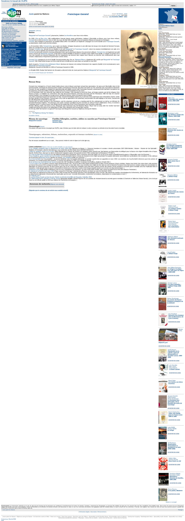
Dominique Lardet (173, 113)
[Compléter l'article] (34, 115)
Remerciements (102, 511)
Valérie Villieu (172, 458)
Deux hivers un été (175, 461)
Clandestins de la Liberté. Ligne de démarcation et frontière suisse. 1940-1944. (175, 354)
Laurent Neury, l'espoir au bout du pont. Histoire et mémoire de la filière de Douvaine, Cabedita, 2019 (61, 177)
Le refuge (171, 430)
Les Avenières (68, 35)
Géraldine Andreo (171, 144)
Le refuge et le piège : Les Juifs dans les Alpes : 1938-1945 (176, 270)
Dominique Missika (175, 473)
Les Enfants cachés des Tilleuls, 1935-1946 (176, 115)
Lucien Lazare (172, 190)
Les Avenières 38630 (116, 16)
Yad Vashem (120, 13)
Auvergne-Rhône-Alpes (166, 25)
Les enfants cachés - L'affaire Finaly (175, 209)
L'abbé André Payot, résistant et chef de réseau (45, 178)
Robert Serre (172, 221)
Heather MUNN (172, 428)
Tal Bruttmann (172, 442)
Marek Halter (172, 380)
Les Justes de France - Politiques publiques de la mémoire (175, 301)
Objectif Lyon (163, 342)
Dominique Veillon (175, 475)
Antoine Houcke (173, 459)
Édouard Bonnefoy (165, 57)
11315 (125, 13)
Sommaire (32, 30)
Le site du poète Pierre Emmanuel (40, 154)
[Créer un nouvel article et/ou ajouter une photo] (41, 26)
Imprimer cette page (14, 67)
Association (94, 511)
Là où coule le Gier (36, 163)
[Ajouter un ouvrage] (171, 502)
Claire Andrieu (172, 397)
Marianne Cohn (34, 169)
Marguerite (32, 35)
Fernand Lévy (47, 46)
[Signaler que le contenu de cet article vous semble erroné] (48, 190)
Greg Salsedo (173, 368)
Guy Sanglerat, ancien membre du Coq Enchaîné (45, 156)
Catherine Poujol (173, 207)
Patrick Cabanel (172, 128)
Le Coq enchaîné (35, 159)
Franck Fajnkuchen (174, 412)
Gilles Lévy (171, 97)
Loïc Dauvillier (173, 365)
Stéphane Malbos (173, 236)
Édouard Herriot (45, 157)
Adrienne (45, 40)
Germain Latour (172, 283)
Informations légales (84, 511)
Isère (160, 28)
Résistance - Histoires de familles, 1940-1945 (176, 478)
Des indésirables (173, 227)
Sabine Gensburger (173, 298)
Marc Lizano (172, 366)
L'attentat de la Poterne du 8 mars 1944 (42, 171)
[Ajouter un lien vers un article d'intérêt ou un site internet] (57, 147)
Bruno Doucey (172, 489)
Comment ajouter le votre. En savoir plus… (42, 137)
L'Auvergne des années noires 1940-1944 (176, 99)
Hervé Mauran (172, 224)
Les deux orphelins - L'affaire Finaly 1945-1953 (174, 286)
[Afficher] (38, 30)
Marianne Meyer (80, 59)
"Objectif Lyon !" (36, 175)
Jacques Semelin (173, 159)
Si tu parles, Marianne (175, 490)
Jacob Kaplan (171, 252)
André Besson (172, 349)
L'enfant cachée (174, 369)
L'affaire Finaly (172, 176)
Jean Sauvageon (173, 225)
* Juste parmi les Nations (8, 509)
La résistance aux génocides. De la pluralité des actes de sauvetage (175, 402)
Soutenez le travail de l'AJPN (14, 1)
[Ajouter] (42, 126)
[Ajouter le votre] (98, 134)
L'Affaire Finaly (172, 253)
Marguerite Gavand (47, 53)
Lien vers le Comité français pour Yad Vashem (41, 72)
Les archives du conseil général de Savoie (43, 162)
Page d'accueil (4, 13)
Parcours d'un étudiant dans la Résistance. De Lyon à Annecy (176, 317)
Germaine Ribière (173, 175)
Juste (31, 14)
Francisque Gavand (44, 35)
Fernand (31, 40)
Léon (36, 38)
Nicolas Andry (181, 330)
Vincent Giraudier (173, 222)
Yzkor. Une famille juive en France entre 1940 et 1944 (175, 415)
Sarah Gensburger (173, 398)
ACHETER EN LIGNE (174, 104)
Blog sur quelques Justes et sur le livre (42, 151)
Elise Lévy (44, 38)
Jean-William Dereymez (174, 267)
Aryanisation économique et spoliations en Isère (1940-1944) (174, 446)
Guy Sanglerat (172, 314)
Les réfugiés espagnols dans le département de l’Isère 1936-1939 (174, 147)
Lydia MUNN (171, 427)
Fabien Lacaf (172, 205)
